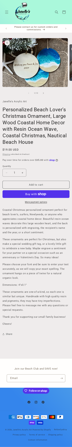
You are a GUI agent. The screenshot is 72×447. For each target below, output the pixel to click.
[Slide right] (43, 93)
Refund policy (60, 430)
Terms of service (37, 435)
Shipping (6, 154)
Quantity (7, 166)
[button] (6, 12)
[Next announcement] (65, 28)
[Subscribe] (61, 378)
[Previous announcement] (6, 28)
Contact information (37, 440)
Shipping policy (55, 435)
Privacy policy (19, 435)
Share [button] (9, 334)
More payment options (36, 202)
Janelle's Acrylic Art (22, 430)
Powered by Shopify (41, 430)
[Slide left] (28, 93)
